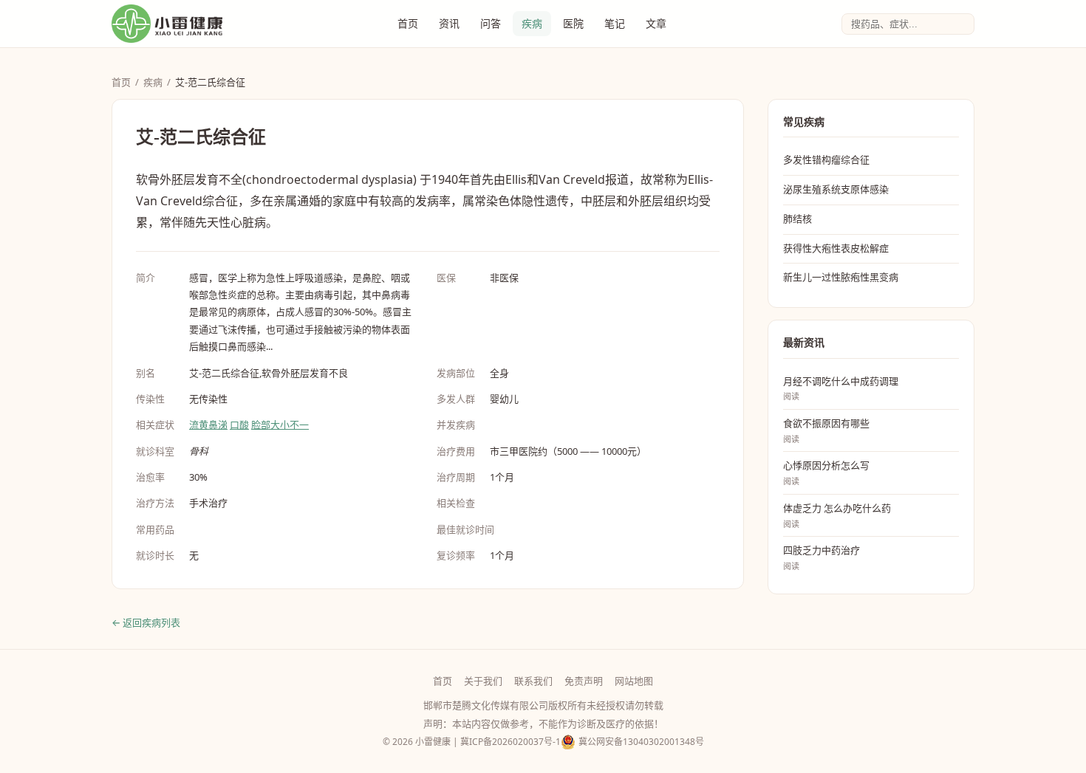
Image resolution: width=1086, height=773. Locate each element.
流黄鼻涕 (208, 424)
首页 (407, 23)
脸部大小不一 (280, 424)
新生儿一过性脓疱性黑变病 (840, 277)
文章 (656, 23)
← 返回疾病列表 (146, 622)
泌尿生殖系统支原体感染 (836, 189)
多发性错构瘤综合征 (826, 159)
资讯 (449, 23)
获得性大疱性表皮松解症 (836, 248)
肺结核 (797, 218)
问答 (490, 23)
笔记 (614, 23)
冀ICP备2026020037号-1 (510, 741)
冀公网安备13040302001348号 (641, 741)
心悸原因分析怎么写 (826, 472)
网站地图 (634, 680)
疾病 (532, 23)
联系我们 (533, 680)
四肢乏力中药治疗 (821, 557)
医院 (573, 23)
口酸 (239, 424)
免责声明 (583, 680)
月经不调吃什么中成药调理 (840, 388)
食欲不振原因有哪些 (826, 430)
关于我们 (483, 680)
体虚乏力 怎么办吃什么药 (837, 515)
